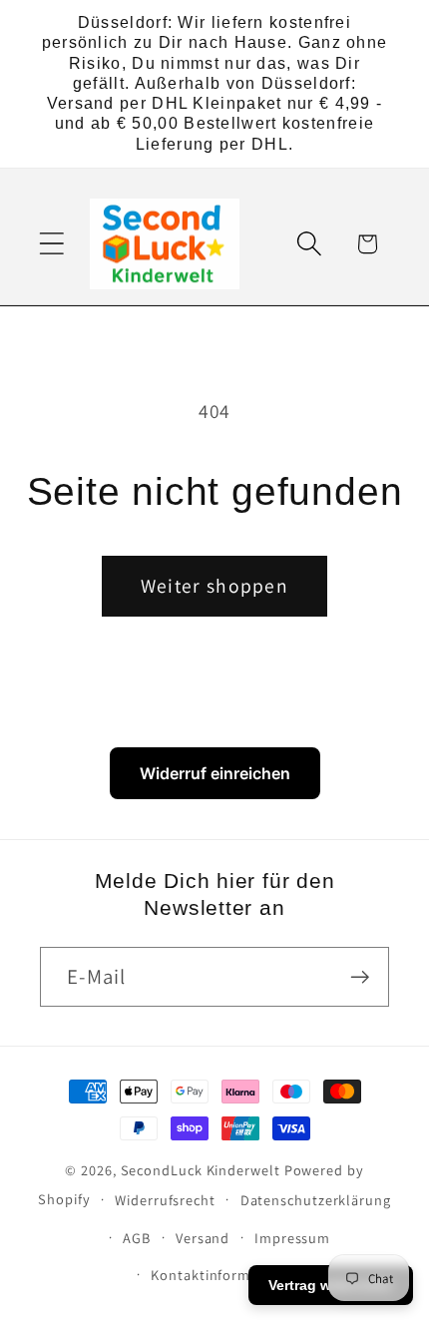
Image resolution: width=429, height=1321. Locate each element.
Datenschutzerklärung (315, 1199)
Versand (202, 1237)
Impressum (292, 1237)
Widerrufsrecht (165, 1199)
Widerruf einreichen (215, 773)
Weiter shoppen (214, 586)
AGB (137, 1237)
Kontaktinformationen (226, 1274)
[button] (51, 244)
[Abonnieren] (359, 977)
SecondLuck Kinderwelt (200, 1169)
